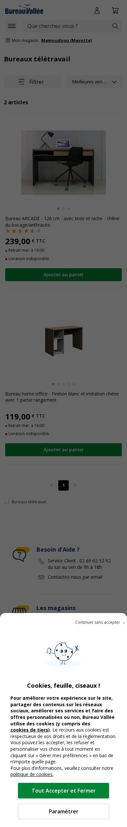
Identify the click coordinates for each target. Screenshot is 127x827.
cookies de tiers (29, 730)
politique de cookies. (31, 774)
